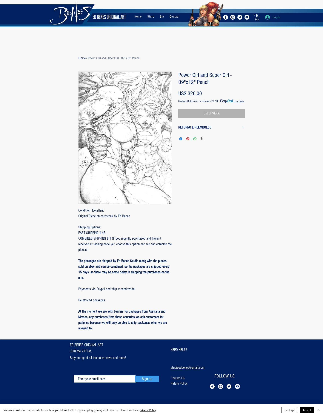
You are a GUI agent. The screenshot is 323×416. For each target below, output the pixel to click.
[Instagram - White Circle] (232, 17)
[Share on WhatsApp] (195, 139)
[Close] (318, 410)
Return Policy (179, 383)
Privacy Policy (148, 410)
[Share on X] (202, 139)
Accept (307, 410)
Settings (289, 410)
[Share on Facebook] (181, 139)
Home (82, 58)
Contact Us (178, 378)
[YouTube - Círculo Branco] (246, 17)
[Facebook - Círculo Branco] (225, 17)
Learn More (239, 101)
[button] (257, 17)
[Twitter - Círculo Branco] (239, 17)
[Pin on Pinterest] (188, 139)
